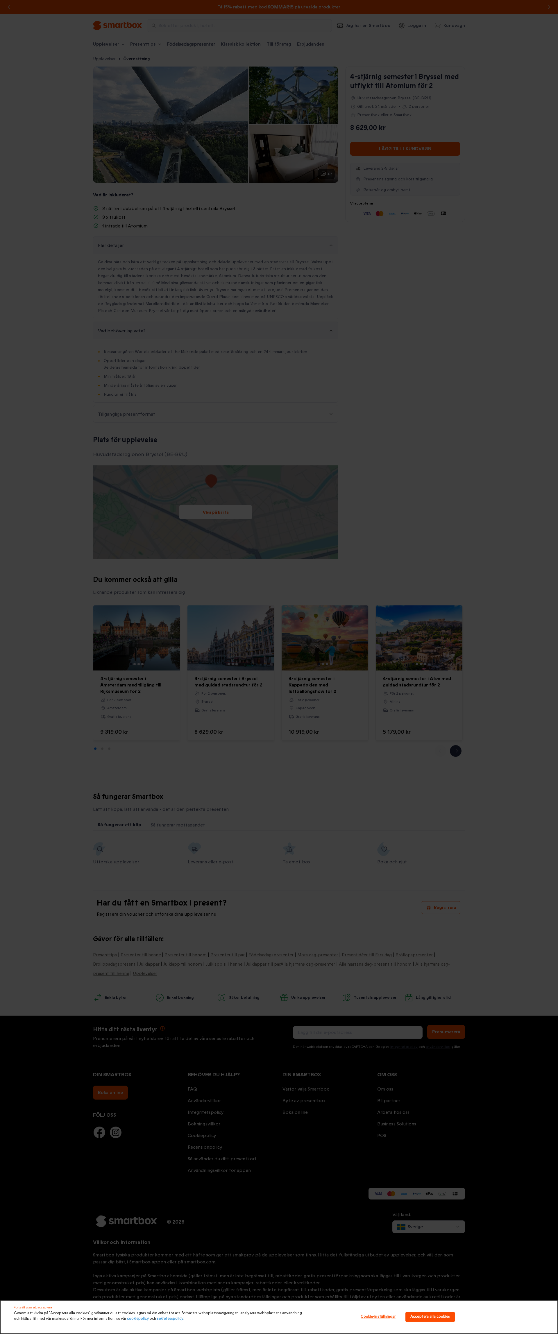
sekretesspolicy (170, 1318)
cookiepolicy (138, 1318)
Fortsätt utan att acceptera (33, 1307)
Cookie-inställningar (378, 1316)
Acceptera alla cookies (430, 1316)
